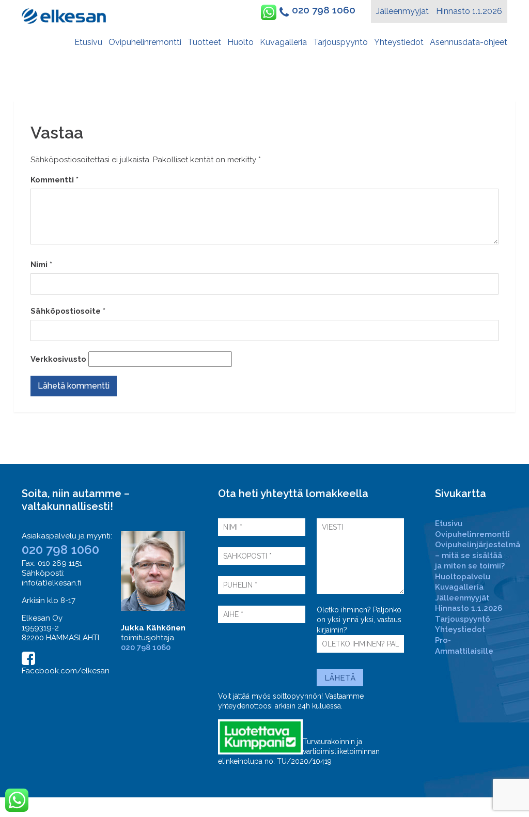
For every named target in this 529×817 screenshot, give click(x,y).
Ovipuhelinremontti (144, 42)
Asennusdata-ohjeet (468, 42)
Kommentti (54, 179)
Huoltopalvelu (462, 576)
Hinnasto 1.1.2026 (469, 11)
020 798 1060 (323, 10)
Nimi (41, 264)
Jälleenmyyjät (402, 11)
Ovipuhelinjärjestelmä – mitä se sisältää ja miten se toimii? (477, 555)
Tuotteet (204, 42)
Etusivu (88, 42)
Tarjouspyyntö (340, 42)
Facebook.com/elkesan (66, 670)
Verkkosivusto (58, 359)
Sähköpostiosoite (67, 311)
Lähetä (339, 678)
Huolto (240, 42)
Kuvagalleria (283, 42)
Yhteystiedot (399, 42)
